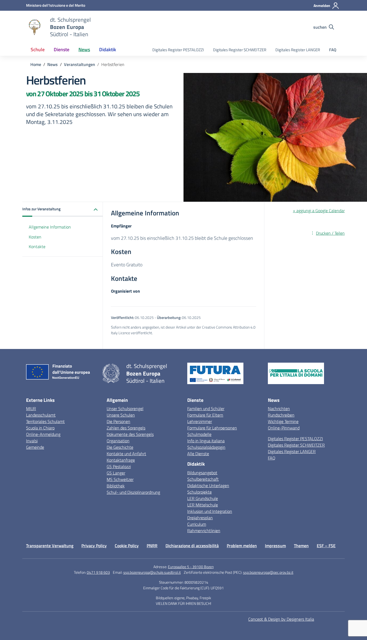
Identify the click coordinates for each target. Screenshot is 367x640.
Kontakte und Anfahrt (126, 453)
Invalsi (32, 440)
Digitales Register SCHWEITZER (239, 50)
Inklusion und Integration (209, 511)
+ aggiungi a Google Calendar (319, 210)
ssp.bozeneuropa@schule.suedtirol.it (152, 572)
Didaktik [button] (107, 49)
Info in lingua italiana (206, 440)
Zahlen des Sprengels (126, 428)
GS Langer (116, 473)
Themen (301, 545)
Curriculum (196, 524)
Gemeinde (35, 447)
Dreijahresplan (200, 517)
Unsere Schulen (121, 415)
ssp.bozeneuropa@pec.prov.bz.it (268, 572)
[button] (62, 209)
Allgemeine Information (50, 227)
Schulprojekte (199, 492)
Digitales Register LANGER (297, 50)
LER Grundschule (202, 498)
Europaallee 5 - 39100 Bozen (191, 566)
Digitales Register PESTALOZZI (178, 50)
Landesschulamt (41, 415)
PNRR (152, 545)
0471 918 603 (98, 572)
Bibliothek (116, 486)
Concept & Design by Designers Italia (281, 619)
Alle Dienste (198, 453)
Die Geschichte (120, 447)
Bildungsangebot (202, 472)
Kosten (35, 237)
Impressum (275, 545)
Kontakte (37, 247)
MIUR (31, 408)
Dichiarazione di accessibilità (192, 545)
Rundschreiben (281, 415)
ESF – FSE (326, 545)
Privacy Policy (94, 545)
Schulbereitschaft (203, 479)
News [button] (84, 49)
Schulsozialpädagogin (206, 447)
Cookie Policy (127, 545)
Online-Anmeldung (43, 434)
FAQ (332, 50)
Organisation (118, 440)
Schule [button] (38, 49)
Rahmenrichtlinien (203, 530)
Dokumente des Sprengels (130, 434)
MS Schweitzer (120, 479)
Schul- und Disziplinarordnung (133, 492)
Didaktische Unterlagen (208, 485)
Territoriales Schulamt (45, 421)
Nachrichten (279, 408)
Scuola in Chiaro (40, 428)
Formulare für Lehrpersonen (212, 428)
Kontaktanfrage (121, 460)
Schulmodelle (199, 434)
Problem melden (242, 545)
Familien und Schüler (205, 408)
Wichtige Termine (283, 421)
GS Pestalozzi (119, 466)
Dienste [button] (61, 49)
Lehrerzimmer (199, 421)
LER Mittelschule (202, 505)
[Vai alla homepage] (34, 27)
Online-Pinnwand (284, 428)
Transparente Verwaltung (49, 545)
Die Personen (118, 421)
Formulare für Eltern (205, 415)
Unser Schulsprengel (125, 408)
